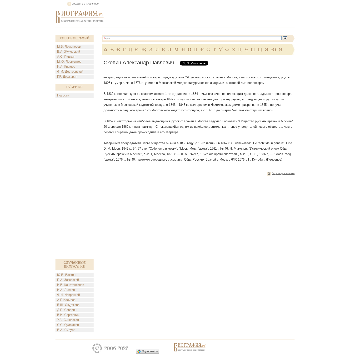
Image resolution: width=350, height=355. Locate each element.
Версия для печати (283, 173)
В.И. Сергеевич (68, 315)
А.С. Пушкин (66, 56)
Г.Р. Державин (67, 76)
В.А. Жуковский (68, 51)
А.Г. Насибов (66, 300)
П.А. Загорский (68, 280)
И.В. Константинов (70, 285)
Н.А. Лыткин (66, 290)
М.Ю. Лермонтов (69, 61)
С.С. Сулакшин (68, 325)
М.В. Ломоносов (69, 46)
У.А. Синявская (68, 320)
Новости (63, 95)
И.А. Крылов (66, 66)
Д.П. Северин (66, 310)
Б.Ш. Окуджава (68, 305)
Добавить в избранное (85, 3)
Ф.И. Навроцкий (68, 295)
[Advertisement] (208, 13)
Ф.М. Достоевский (70, 71)
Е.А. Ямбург (66, 330)
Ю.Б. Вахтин (66, 275)
